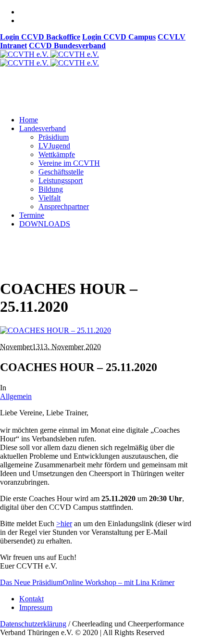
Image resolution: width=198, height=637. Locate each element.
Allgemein (16, 396)
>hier (64, 523)
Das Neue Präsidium (31, 582)
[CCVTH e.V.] (49, 58)
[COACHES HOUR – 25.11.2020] (55, 330)
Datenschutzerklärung (33, 624)
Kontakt (31, 599)
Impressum (35, 607)
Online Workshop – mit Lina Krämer (118, 582)
